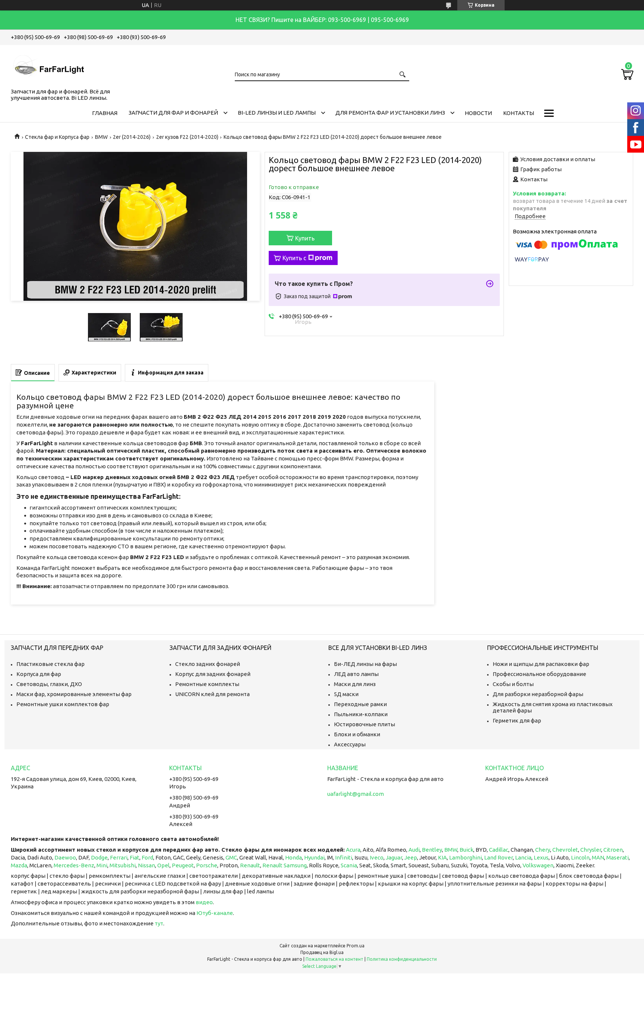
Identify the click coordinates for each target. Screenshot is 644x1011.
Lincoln (580, 857)
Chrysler (590, 849)
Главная (104, 113)
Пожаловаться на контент (334, 959)
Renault (250, 865)
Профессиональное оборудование (539, 674)
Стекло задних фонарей (207, 664)
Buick (466, 849)
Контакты (518, 113)
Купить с (294, 258)
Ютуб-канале (214, 913)
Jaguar (394, 857)
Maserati (617, 857)
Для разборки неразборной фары (538, 694)
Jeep (410, 857)
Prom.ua (355, 945)
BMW (101, 137)
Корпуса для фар (38, 674)
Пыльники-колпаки (361, 714)
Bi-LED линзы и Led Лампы (277, 112)
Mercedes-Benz (74, 865)
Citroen (613, 849)
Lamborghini (465, 857)
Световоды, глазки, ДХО (49, 684)
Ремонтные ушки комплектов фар (62, 704)
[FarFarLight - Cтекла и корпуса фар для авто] (48, 65)
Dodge (99, 857)
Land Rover (498, 857)
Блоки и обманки (357, 734)
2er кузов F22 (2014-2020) (187, 137)
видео (204, 902)
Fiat (134, 857)
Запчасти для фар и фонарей (173, 112)
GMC (231, 857)
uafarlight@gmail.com (355, 794)
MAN (598, 857)
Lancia (523, 857)
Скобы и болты (513, 684)
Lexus (541, 857)
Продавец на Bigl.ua (322, 952)
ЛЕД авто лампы (356, 674)
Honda (293, 857)
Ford (147, 857)
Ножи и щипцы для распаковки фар (541, 664)
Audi (414, 849)
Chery (542, 849)
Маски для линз (355, 684)
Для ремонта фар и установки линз (390, 112)
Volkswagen (538, 865)
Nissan (146, 865)
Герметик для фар (517, 720)
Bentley (432, 849)
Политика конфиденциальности (402, 959)
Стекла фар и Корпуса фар (57, 137)
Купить (305, 238)
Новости (478, 113)
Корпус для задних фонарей (212, 674)
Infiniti (343, 857)
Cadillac (498, 849)
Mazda (19, 865)
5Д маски (346, 694)
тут (159, 923)
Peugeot (183, 865)
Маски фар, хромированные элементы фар (74, 694)
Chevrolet (565, 849)
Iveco (376, 857)
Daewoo (65, 857)
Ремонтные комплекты (207, 684)
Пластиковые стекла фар (50, 664)
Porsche (206, 865)
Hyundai (314, 857)
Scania (349, 865)
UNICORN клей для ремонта (212, 694)
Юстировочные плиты (364, 724)
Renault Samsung (284, 865)
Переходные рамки (360, 704)
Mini (102, 865)
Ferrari (118, 857)
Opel (163, 865)
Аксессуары (350, 744)
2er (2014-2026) (132, 137)
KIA (442, 857)
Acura (353, 849)
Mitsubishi (123, 865)
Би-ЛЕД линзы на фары (365, 664)
